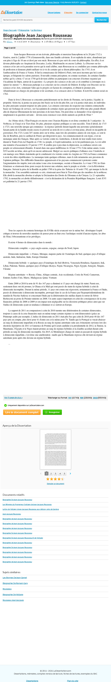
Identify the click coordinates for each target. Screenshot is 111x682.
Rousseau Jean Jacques (13, 600)
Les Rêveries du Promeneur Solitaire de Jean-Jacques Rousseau (27, 504)
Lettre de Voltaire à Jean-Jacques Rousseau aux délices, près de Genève (31, 509)
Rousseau (7, 588)
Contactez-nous (99, 12)
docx (95, 397)
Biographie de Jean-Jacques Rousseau (17, 519)
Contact (83, 2)
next (70, 474)
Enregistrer (54, 412)
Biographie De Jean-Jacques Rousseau (17, 499)
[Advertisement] (55, 206)
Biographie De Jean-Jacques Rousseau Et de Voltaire (23, 538)
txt (70, 397)
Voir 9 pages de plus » (13, 397)
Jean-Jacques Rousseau (12, 514)
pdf (81, 397)
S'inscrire (68, 12)
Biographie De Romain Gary (15, 583)
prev (40, 474)
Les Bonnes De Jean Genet (15, 577)
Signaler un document (55, 483)
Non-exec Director (52, 2)
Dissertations (54, 12)
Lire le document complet (21, 412)
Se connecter (82, 12)
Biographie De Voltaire (13, 594)
